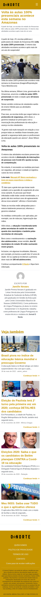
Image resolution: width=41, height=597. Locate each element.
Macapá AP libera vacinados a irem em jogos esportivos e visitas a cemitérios (18, 180)
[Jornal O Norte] (11, 4)
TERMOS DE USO (20, 554)
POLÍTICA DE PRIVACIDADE (20, 550)
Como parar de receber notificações (20, 563)
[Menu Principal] (37, 5)
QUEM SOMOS (20, 545)
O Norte (25, 264)
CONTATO (20, 559)
